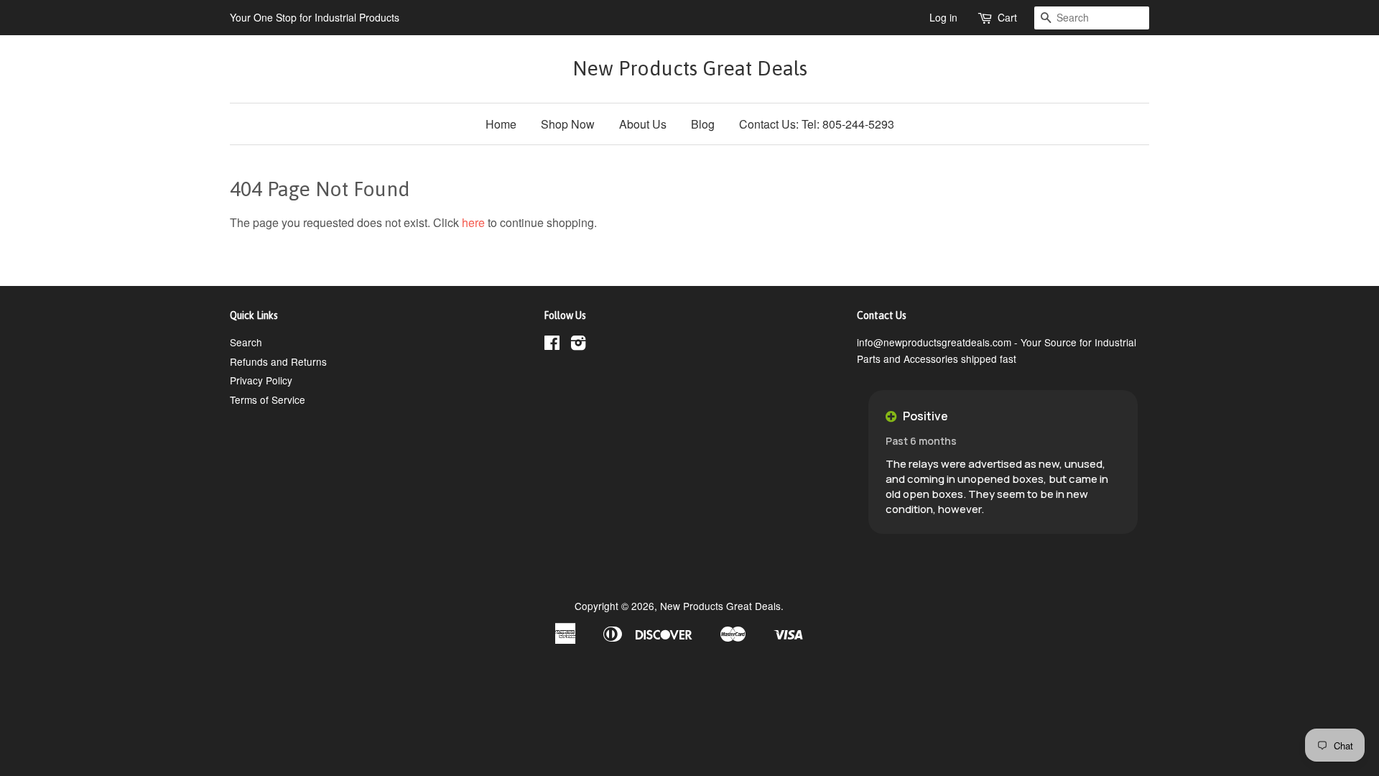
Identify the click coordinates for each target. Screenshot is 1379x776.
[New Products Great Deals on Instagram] (578, 345)
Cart (1007, 17)
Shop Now (568, 124)
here (473, 222)
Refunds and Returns (278, 361)
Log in (943, 17)
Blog (703, 124)
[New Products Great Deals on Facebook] (552, 345)
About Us (643, 124)
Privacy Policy (261, 380)
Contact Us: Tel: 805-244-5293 (816, 124)
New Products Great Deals (689, 68)
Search (246, 342)
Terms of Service (267, 399)
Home (501, 124)
